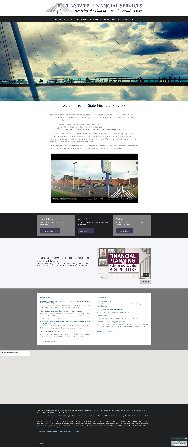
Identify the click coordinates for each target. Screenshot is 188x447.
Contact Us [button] (85, 231)
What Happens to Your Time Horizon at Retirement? (61, 311)
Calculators (102, 297)
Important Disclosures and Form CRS (50, 431)
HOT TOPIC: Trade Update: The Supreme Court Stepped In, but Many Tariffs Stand (65, 322)
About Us (68, 19)
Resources (94, 19)
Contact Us (128, 19)
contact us (110, 148)
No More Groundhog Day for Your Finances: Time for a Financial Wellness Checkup (65, 302)
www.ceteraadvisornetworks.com (50, 428)
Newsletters (45, 297)
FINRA (129, 410)
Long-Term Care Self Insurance (109, 309)
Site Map (40, 443)
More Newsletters (47, 341)
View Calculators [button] (49, 231)
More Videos (41, 270)
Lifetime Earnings (104, 301)
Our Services (81, 19)
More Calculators (104, 331)
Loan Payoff (102, 316)
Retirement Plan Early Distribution (111, 322)
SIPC (133, 410)
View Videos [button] (123, 231)
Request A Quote (111, 19)
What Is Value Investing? (50, 331)
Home (58, 19)
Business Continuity (71, 431)
